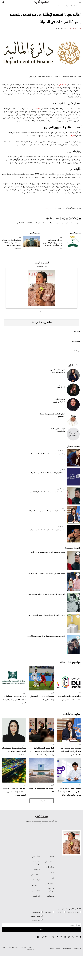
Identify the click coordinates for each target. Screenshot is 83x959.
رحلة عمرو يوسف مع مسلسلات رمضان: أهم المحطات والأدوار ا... (45, 454)
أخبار (79, 28)
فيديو (52, 856)
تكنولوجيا (62, 470)
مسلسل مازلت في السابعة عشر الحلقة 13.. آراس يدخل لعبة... (45, 573)
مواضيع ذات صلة (70, 662)
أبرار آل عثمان (61, 387)
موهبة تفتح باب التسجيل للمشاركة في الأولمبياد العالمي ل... (47, 473)
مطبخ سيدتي (49, 862)
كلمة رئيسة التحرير (44, 323)
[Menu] (80, 2)
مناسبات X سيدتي (37, 863)
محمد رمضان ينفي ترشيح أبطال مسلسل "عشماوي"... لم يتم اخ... (46, 530)
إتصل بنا (52, 948)
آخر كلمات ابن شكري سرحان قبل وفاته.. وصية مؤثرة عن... (45, 594)
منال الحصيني (61, 431)
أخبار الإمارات (19, 223)
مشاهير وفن (60, 912)
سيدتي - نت (72, 28)
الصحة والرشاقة (36, 912)
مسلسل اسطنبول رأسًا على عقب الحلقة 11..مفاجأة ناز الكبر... (47, 492)
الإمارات (38, 108)
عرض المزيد (41, 800)
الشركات (50, 223)
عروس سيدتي (49, 883)
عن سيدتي (36, 869)
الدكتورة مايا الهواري (59, 402)
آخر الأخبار (36, 896)
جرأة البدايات (76, 351)
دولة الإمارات (30, 223)
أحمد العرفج (61, 416)
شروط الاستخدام (77, 948)
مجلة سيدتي (36, 856)
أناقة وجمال (48, 912)
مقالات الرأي (74, 366)
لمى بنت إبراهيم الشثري (58, 372)
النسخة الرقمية (41, 311)
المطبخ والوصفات (35, 916)
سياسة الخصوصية (67, 948)
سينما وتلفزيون (61, 489)
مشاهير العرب (61, 451)
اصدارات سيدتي (51, 890)
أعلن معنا (58, 948)
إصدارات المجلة (41, 263)
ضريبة (72, 135)
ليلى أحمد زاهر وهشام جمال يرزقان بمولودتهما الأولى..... (46, 636)
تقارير (52, 878)
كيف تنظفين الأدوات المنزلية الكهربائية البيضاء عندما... (46, 615)
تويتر (46, 208)
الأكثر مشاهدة (72, 548)
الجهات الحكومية (41, 223)
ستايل (52, 873)
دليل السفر (50, 896)
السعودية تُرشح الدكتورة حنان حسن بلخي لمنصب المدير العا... (46, 511)
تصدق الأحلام (76, 341)
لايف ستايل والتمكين (73, 912)
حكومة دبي (62, 84)
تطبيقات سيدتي (34, 885)
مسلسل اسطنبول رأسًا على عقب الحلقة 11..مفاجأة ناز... (47, 552)
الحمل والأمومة (36, 920)
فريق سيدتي (36, 880)
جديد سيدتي (73, 446)
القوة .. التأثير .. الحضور (74, 332)
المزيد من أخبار (72, 714)
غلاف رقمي (36, 891)
